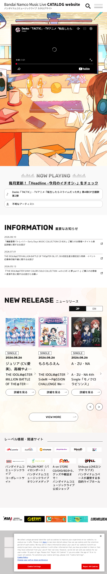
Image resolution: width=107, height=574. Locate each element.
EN (94, 308)
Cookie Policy (22, 557)
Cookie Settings (34, 566)
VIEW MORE (53, 417)
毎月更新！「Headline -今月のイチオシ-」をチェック (53, 183)
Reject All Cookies (90, 566)
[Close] (101, 536)
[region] (59, 552)
